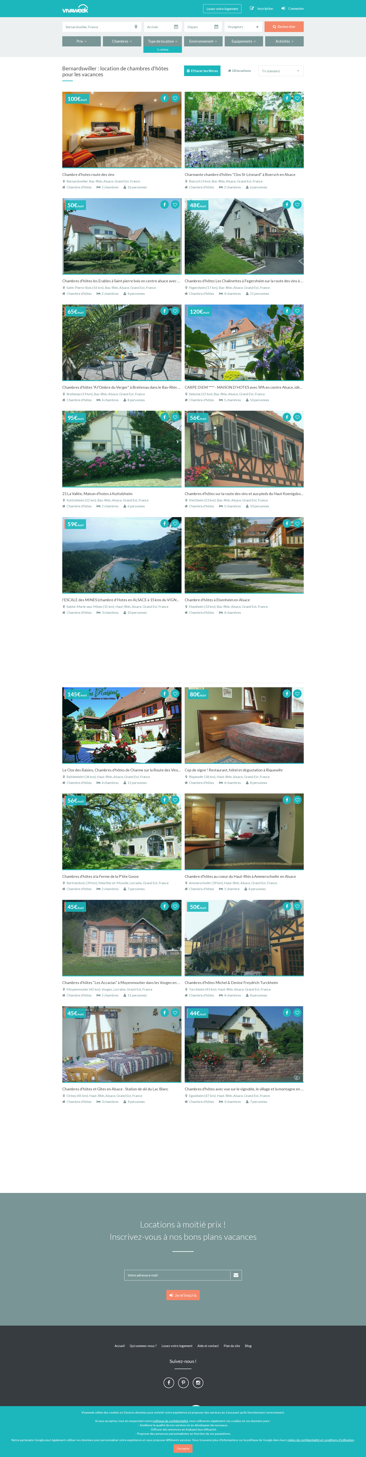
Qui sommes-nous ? (143, 1346)
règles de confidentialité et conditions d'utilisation (320, 1440)
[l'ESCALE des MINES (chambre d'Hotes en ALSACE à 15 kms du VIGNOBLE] (122, 555)
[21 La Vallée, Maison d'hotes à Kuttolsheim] (122, 449)
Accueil (120, 1346)
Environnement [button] (202, 41)
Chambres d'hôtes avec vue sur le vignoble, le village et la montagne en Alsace (248, 1089)
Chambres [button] (121, 41)
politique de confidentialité (170, 1421)
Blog (248, 1346)
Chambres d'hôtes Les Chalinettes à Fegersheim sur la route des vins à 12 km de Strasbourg (259, 280)
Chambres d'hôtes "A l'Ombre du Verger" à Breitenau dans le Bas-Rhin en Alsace (127, 387)
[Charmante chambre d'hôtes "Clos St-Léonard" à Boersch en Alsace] (244, 130)
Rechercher (286, 26)
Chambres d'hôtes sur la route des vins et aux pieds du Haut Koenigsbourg (245, 493)
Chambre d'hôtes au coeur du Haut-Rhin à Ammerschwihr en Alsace (240, 876)
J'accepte (183, 1448)
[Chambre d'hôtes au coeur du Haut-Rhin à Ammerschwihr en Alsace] (244, 831)
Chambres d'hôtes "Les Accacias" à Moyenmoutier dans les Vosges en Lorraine (126, 982)
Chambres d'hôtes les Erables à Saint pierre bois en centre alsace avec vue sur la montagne (136, 280)
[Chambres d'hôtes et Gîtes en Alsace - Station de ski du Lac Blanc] (122, 1044)
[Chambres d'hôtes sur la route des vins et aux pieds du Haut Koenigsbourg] (244, 449)
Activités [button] (283, 41)
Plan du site (232, 1346)
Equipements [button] (243, 41)
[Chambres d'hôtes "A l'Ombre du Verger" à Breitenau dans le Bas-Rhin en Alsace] (122, 342)
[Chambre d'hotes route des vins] (122, 130)
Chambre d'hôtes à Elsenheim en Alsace (217, 599)
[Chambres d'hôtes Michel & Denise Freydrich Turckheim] (244, 938)
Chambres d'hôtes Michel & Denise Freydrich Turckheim (231, 982)
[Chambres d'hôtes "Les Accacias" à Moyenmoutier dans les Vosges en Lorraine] (122, 938)
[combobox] (243, 26)
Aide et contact (208, 1346)
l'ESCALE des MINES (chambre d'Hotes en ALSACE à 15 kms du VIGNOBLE (124, 599)
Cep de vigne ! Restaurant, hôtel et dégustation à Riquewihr (234, 770)
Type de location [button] (161, 41)
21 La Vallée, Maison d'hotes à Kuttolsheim (97, 493)
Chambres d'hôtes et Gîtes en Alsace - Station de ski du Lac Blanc (115, 1089)
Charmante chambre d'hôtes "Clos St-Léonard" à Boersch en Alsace (240, 174)
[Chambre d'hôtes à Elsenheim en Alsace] (244, 555)
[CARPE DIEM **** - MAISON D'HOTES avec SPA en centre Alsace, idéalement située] (244, 342)
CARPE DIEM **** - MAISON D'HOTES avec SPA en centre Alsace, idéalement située (254, 387)
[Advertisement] (343, 125)
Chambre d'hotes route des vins (88, 174)
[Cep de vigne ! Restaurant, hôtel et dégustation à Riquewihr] (244, 725)
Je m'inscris (185, 1295)
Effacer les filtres (204, 71)
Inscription (265, 8)
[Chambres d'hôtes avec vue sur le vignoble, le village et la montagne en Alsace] (244, 1044)
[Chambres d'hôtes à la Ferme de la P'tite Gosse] (122, 831)
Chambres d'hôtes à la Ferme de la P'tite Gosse (100, 876)
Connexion (296, 8)
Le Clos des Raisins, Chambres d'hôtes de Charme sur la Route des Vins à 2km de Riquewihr (136, 770)
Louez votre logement (222, 9)
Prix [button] (80, 41)
